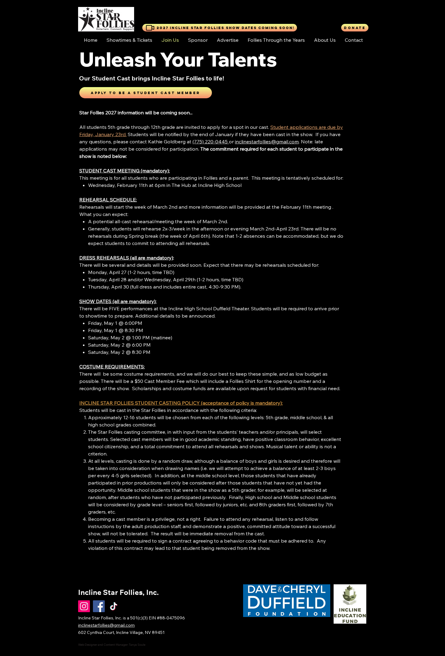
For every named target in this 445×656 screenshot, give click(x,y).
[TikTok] (114, 606)
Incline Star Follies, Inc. (118, 593)
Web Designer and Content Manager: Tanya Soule (111, 645)
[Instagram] (84, 606)
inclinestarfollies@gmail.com (267, 142)
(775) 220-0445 (211, 142)
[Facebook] (99, 606)
